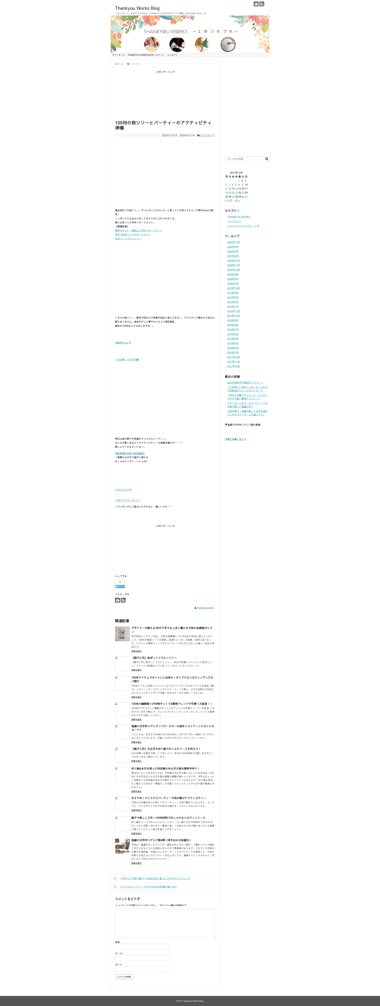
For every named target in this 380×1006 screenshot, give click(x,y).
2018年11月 (233, 311)
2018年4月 (233, 338)
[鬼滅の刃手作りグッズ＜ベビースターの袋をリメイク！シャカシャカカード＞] (122, 732)
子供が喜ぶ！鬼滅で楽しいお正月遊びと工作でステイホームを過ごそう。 (247, 412)
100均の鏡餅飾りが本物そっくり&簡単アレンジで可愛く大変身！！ (172, 704)
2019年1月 (233, 306)
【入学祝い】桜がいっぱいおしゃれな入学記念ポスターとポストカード (247, 388)
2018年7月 (233, 329)
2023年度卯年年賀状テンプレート (245, 382)
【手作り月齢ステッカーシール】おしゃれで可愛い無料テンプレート (247, 396)
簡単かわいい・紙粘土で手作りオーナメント (139, 230)
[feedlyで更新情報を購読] (256, 3)
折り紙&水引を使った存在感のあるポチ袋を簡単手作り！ (165, 768)
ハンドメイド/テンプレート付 (243, 225)
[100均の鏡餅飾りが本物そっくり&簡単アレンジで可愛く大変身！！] (122, 709)
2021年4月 (233, 256)
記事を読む (136, 651)
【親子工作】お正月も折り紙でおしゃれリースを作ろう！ (166, 749)
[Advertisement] (165, 94)
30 (243, 196)
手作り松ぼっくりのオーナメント (133, 234)
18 (226, 192)
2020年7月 (233, 283)
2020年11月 (233, 265)
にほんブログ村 (123, 489)
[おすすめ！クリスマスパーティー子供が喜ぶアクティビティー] (122, 804)
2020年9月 (233, 274)
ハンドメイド (207, 135)
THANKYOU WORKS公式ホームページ (146, 54)
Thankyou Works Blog (137, 8)
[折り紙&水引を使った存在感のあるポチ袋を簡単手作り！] (122, 774)
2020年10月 (233, 269)
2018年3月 (233, 343)
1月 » (237, 200)
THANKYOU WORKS (238, 216)
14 (236, 188)
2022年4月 (233, 246)
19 (230, 192)
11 (226, 188)
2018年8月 (233, 324)
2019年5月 (233, 297)
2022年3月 (233, 251)
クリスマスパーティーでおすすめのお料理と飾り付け (148, 886)
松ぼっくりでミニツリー (128, 238)
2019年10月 (233, 288)
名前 (118, 942)
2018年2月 (233, 347)
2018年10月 (233, 315)
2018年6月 (233, 334)
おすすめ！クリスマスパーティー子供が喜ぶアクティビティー (168, 798)
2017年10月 (233, 366)
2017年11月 (233, 361)
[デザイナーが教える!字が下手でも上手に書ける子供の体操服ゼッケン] (122, 633)
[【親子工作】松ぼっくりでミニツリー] (122, 663)
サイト (118, 964)
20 (233, 192)
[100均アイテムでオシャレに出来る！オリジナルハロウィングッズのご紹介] (122, 683)
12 (230, 188)
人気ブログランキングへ (128, 500)
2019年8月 (233, 292)
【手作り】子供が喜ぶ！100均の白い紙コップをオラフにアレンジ (155, 878)
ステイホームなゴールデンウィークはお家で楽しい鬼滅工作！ (247, 404)
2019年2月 (233, 301)
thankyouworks (205, 607)
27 (233, 196)
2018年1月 (233, 352)
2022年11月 (233, 242)
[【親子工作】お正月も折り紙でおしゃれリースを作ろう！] (122, 754)
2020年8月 (233, 278)
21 (236, 192)
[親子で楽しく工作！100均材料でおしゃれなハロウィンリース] (122, 823)
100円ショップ (123, 342)
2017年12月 (233, 357)
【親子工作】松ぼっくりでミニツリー (154, 658)
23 (243, 192)
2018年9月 (233, 320)
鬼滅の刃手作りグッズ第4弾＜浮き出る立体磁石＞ (161, 840)
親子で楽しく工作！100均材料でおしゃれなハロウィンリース (168, 818)
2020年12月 (233, 260)
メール (119, 953)
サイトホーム (118, 54)
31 (246, 196)
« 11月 (228, 200)
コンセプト (172, 54)
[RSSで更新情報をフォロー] (261, 3)
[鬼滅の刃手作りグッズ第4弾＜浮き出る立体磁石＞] (122, 846)
